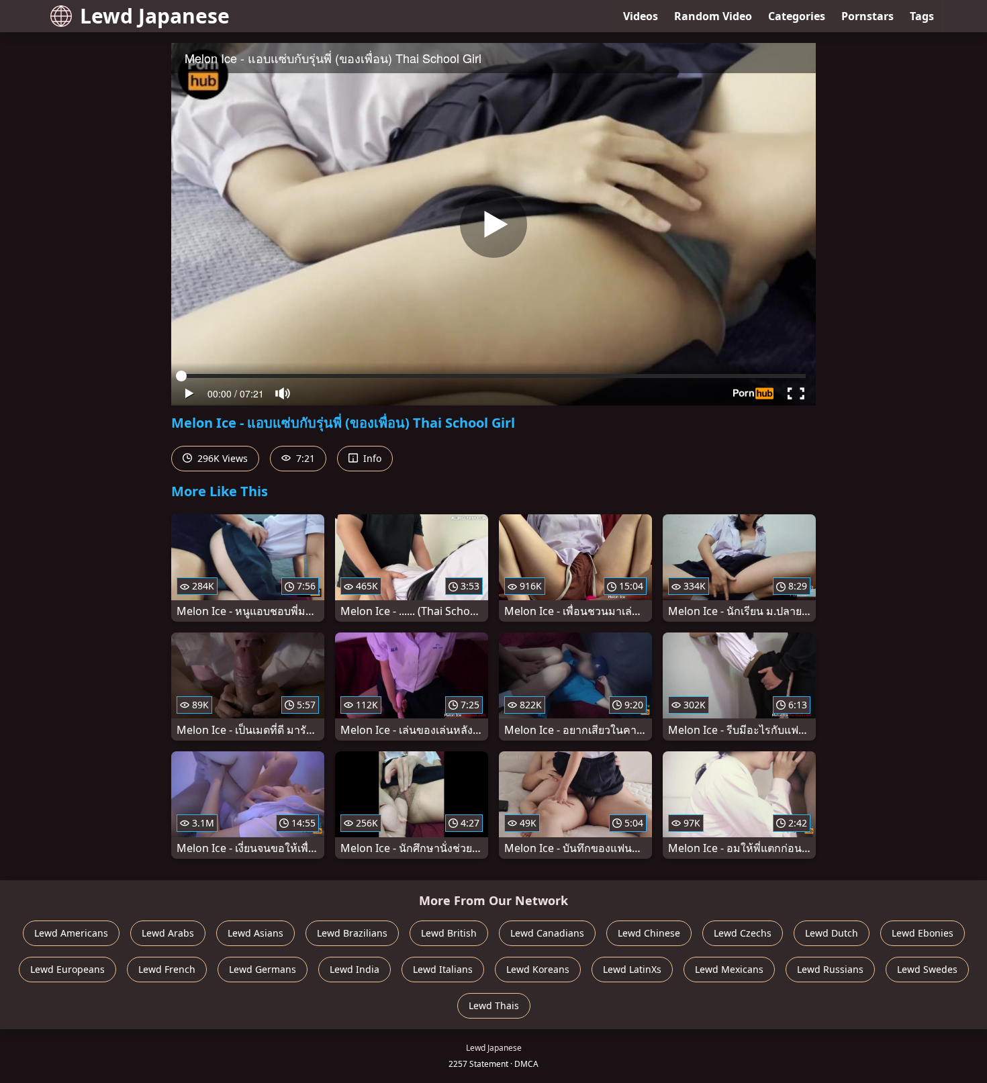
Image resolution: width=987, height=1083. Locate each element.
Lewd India (354, 969)
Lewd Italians (443, 969)
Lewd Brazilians (352, 933)
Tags (922, 16)
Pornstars (867, 16)
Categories (796, 16)
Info (371, 458)
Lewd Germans (262, 969)
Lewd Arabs (168, 933)
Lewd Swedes (927, 969)
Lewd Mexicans (729, 969)
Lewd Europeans (67, 969)
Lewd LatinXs (632, 969)
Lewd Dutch (831, 933)
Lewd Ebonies (922, 933)
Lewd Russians (830, 969)
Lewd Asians (255, 933)
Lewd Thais (494, 1005)
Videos (640, 16)
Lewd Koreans (537, 969)
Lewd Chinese (649, 933)
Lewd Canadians (547, 933)
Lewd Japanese (155, 16)
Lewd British (449, 933)
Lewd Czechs (742, 933)
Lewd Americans (71, 933)
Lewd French (166, 969)
